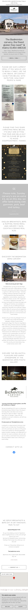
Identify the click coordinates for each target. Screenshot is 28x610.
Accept (21, 606)
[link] (13, 9)
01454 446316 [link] (14, 560)
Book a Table (14, 58)
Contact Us (14, 567)
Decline (7, 606)
